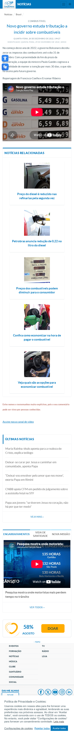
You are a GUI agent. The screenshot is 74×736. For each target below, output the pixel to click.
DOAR (10, 695)
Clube (12, 666)
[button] (5, 58)
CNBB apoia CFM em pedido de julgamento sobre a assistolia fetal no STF (36, 491)
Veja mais (37, 517)
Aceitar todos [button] (59, 728)
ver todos (37, 607)
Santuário (15, 672)
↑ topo (37, 642)
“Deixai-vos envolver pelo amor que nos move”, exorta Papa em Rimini (34, 477)
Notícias (8, 14)
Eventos (14, 646)
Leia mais (59, 721)
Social (13, 682)
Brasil (18, 14)
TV (43, 646)
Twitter (48, 692)
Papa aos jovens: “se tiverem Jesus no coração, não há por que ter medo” (36, 504)
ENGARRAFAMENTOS (16, 534)
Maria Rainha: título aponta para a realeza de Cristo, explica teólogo (33, 450)
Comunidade (16, 677)
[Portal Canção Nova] (9, 4)
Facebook (41, 692)
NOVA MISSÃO (61, 534)
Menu (64, 4)
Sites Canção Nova (70, 4)
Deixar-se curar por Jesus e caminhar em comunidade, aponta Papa (30, 464)
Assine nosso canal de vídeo (18, 421)
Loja (44, 656)
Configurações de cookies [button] (18, 728)
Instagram (62, 692)
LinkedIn (69, 692)
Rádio (45, 651)
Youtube (55, 692)
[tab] (16, 534)
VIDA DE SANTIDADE (40, 534)
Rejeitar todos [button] (42, 728)
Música (13, 661)
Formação (15, 651)
